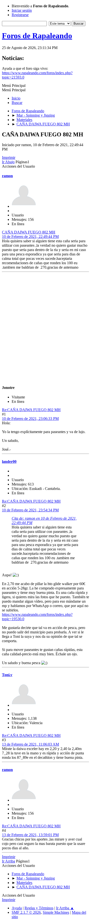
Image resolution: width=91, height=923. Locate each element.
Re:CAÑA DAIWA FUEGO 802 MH (31, 410)
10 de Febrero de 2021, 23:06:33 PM (30, 418)
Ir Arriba (8, 861)
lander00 (9, 461)
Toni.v (7, 675)
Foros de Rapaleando (37, 35)
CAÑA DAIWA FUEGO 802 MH (28, 232)
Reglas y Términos (39, 908)
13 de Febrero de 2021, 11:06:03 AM (30, 744)
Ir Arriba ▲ (65, 908)
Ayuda (17, 908)
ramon (7, 176)
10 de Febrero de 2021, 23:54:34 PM (30, 510)
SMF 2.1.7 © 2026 (26, 912)
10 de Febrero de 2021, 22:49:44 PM (30, 236)
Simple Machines (56, 912)
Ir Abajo (8, 162)
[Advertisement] (45, 329)
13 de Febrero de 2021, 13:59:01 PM (30, 835)
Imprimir (8, 157)
